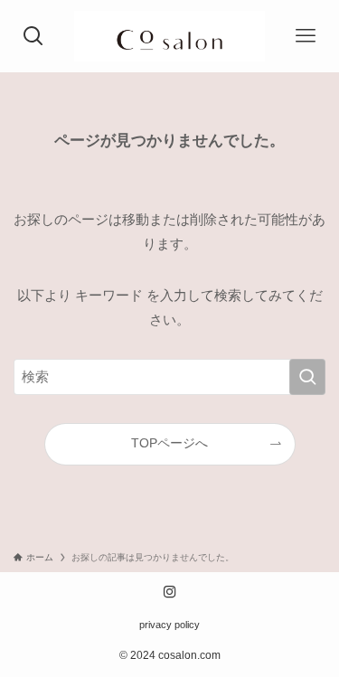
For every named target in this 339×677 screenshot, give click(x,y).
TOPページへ (169, 443)
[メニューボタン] (305, 36)
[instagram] (170, 592)
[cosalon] (169, 36)
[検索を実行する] (307, 377)
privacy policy (169, 624)
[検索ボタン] (34, 36)
